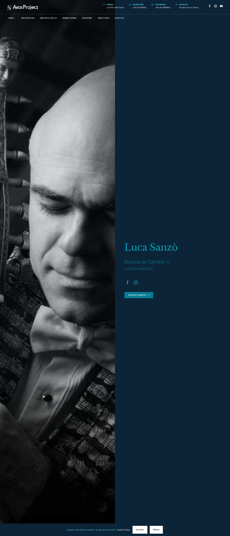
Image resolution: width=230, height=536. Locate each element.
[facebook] (209, 6)
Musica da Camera (144, 262)
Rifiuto (156, 529)
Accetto (140, 529)
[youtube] (221, 6)
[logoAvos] (22, 5)
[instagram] (215, 6)
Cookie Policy (123, 529)
